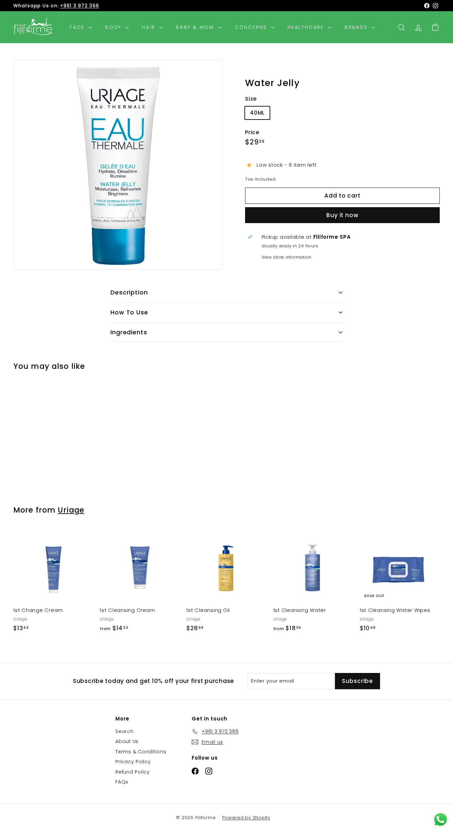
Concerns (252, 27)
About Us (127, 741)
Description (129, 292)
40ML (257, 112)
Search (124, 731)
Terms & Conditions (140, 751)
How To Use (129, 312)
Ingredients (128, 332)
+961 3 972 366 (79, 5)
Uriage (71, 510)
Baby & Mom (196, 27)
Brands (357, 27)
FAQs (121, 782)
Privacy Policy (133, 761)
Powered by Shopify (246, 817)
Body (114, 27)
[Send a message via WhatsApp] (440, 819)
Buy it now (342, 215)
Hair (150, 27)
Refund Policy (132, 772)
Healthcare (307, 27)
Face (78, 27)
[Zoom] (118, 164)
